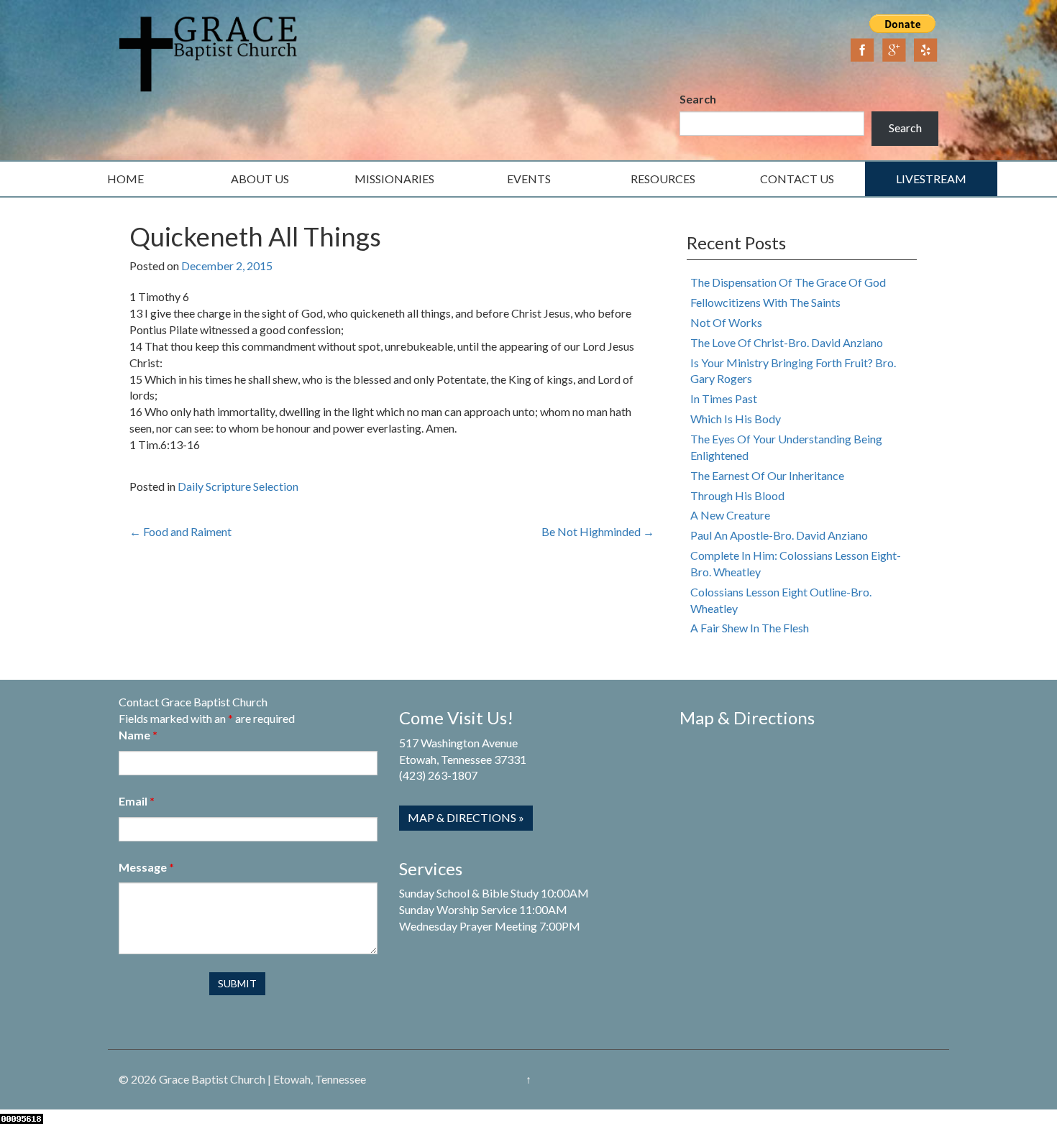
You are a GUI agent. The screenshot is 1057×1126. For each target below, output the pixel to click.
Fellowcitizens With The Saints (765, 302)
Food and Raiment (180, 531)
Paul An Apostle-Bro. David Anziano (779, 535)
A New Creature (730, 515)
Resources (663, 178)
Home (125, 178)
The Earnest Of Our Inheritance (767, 475)
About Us (260, 178)
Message (146, 867)
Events (529, 178)
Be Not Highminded (597, 531)
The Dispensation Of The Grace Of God (788, 282)
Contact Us (797, 178)
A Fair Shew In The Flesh (749, 627)
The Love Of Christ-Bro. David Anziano (786, 342)
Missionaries (394, 178)
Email (137, 801)
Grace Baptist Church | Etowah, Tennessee (262, 1079)
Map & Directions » (466, 817)
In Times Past (723, 398)
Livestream (931, 178)
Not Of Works (726, 322)
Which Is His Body (735, 418)
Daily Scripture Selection (238, 486)
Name (138, 735)
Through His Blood (737, 495)
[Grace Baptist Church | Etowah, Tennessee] (208, 52)
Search (698, 99)
